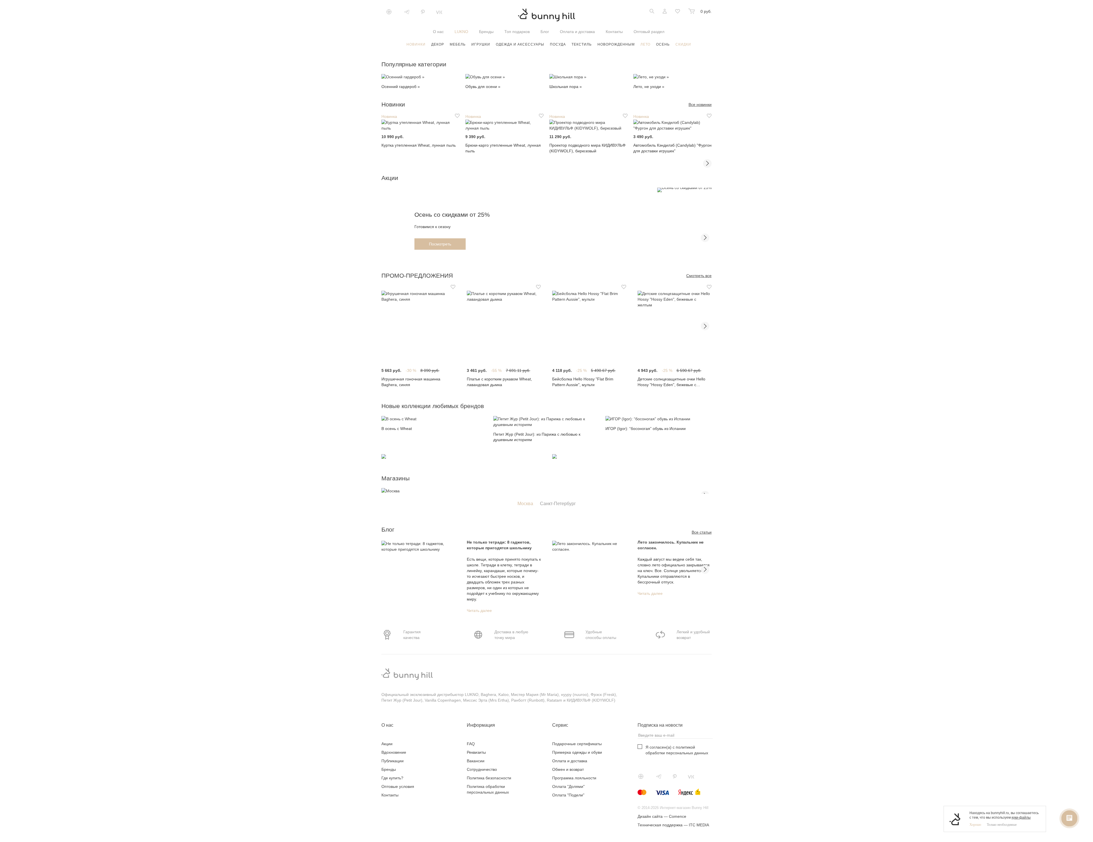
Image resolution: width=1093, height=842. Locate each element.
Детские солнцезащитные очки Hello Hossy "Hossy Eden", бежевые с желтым (671, 382)
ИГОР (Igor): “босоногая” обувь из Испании (645, 428)
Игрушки (480, 44)
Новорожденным (616, 44)
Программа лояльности (574, 778)
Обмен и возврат (568, 769)
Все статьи (702, 532)
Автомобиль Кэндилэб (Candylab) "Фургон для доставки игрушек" (672, 148)
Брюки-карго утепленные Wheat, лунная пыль (503, 148)
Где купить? (392, 778)
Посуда (558, 44)
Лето (645, 44)
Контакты (614, 31)
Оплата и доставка (577, 31)
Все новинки (700, 104)
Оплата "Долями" (568, 786)
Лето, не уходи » (648, 86)
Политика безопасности (489, 778)
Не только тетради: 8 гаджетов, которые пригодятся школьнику (499, 545)
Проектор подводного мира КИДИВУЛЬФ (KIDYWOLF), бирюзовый (587, 148)
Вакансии (475, 761)
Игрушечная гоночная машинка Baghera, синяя (410, 382)
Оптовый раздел (649, 31)
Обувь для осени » (482, 86)
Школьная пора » (565, 86)
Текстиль (582, 44)
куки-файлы (1021, 818)
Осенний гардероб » (400, 86)
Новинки (416, 44)
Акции (387, 743)
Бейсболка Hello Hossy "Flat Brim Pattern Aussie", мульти (582, 382)
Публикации (392, 761)
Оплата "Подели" (568, 795)
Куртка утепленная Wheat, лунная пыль (418, 145)
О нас (438, 31)
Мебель (458, 44)
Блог (545, 31)
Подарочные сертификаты (577, 743)
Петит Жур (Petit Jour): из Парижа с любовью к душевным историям (536, 437)
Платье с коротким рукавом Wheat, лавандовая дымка (499, 382)
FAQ (471, 743)
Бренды (486, 31)
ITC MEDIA (699, 825)
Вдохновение (393, 752)
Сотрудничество (482, 769)
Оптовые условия (397, 786)
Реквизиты (476, 752)
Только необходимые (1002, 825)
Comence (677, 816)
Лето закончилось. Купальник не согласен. (671, 545)
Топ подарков (517, 31)
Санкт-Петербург (558, 503)
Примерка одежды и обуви (577, 752)
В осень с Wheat (396, 428)
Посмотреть (440, 244)
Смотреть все (699, 275)
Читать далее (479, 610)
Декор (437, 44)
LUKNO (461, 31)
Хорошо (975, 825)
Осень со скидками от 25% (452, 214)
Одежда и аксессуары (520, 44)
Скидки (683, 44)
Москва (525, 503)
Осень (663, 44)
